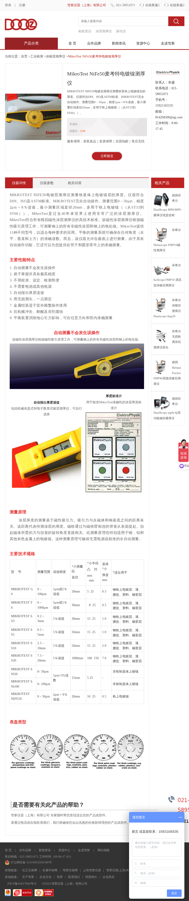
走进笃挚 (168, 43)
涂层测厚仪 (104, 31)
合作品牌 (94, 43)
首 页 (72, 43)
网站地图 (103, 850)
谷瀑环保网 (49, 870)
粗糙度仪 (84, 31)
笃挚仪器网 (70, 870)
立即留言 (106, 156)
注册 (22, 5)
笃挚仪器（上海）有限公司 (86, 5)
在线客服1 (152, 5)
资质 (60, 877)
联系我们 (74, 877)
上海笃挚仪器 (92, 870)
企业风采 (109, 877)
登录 (8, 5)
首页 (24, 56)
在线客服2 (177, 5)
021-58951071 (125, 5)
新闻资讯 (119, 43)
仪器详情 (19, 183)
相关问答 (75, 183)
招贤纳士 (91, 877)
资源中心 (143, 43)
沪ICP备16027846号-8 (21, 883)
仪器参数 (47, 183)
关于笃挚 (28, 877)
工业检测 (36, 56)
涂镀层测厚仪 (55, 56)
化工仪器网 (29, 870)
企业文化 (45, 877)
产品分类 (31, 43)
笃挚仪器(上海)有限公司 (122, 870)
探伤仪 (121, 31)
